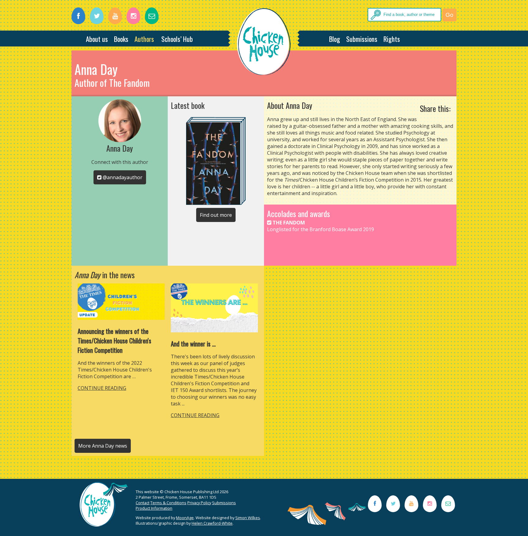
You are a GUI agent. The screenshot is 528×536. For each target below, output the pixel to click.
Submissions (361, 39)
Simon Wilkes (247, 517)
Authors (144, 39)
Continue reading (102, 388)
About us (97, 39)
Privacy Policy (199, 502)
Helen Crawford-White (212, 523)
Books (121, 39)
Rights (391, 39)
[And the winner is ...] (214, 330)
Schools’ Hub (177, 39)
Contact (142, 502)
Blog (334, 39)
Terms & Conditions (168, 502)
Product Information (154, 508)
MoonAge (185, 517)
